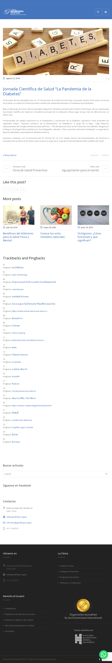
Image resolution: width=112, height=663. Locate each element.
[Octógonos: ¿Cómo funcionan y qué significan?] (93, 215)
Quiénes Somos (67, 565)
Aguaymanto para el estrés (80, 170)
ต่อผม (14, 347)
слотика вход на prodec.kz (24, 391)
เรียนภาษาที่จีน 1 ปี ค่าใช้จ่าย (24, 398)
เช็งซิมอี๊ (15, 412)
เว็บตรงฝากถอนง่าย (20, 354)
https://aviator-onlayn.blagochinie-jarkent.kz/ (32, 405)
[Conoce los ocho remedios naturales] (56, 215)
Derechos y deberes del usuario (19, 620)
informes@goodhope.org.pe (19, 522)
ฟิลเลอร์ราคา (17, 318)
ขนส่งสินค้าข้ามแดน (20, 296)
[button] (103, 654)
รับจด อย (15, 383)
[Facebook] (99, 659)
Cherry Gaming (18, 333)
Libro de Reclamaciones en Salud (19, 625)
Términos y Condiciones (70, 582)
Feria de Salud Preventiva (30, 170)
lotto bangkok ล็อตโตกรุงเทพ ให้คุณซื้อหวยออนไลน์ (33, 304)
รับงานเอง (16, 442)
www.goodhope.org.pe (17, 517)
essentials (16, 362)
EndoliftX (16, 376)
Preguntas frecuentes (69, 577)
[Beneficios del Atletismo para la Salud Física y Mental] (18, 215)
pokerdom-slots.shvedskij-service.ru (28, 340)
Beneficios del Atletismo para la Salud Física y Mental (18, 237)
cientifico (105, 155)
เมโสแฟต (16, 325)
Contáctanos (10, 608)
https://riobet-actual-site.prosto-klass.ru (29, 311)
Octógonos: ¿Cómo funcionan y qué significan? (89, 237)
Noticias (13, 155)
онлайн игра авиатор (22, 420)
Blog (7, 155)
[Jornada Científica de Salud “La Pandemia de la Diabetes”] (56, 51)
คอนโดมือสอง (17, 267)
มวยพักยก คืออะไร (19, 369)
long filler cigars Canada (22, 427)
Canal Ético (9, 631)
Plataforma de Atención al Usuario (20, 614)
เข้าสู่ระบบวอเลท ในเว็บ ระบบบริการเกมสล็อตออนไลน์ (34, 282)
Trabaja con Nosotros (69, 571)
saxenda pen (18, 289)
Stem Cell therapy (19, 274)
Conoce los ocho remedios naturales (52, 235)
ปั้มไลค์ (15, 434)
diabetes (94, 155)
